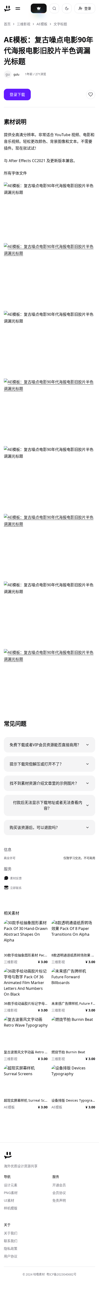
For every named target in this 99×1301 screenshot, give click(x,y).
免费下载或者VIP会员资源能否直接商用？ (45, 744)
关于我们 (10, 1233)
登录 (87, 8)
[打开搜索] (54, 8)
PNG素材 (11, 1192)
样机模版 (10, 1208)
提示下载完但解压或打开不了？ (36, 764)
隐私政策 (10, 1248)
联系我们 (10, 1240)
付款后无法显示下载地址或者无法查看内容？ (47, 805)
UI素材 (9, 1200)
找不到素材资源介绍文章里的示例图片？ (44, 783)
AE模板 (42, 24)
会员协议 (59, 1192)
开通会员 (59, 1185)
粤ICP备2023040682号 (61, 1274)
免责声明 (59, 1200)
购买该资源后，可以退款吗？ (35, 827)
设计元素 (10, 1185)
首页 (7, 24)
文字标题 (60, 24)
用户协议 (10, 1256)
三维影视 (23, 24)
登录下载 (17, 94)
